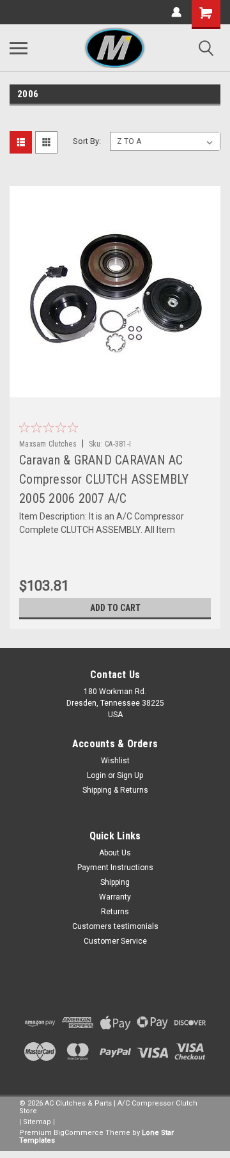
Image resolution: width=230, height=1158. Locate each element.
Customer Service (115, 941)
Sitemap (37, 1122)
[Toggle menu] (18, 48)
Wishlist (115, 760)
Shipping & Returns (115, 790)
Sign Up (130, 775)
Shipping (115, 882)
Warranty (115, 896)
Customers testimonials (115, 926)
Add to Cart (115, 608)
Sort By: (87, 141)
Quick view (118, 388)
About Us (115, 852)
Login (96, 775)
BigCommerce (78, 1133)
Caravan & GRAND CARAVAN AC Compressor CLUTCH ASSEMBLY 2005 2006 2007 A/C (104, 479)
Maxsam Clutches (48, 444)
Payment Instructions (115, 867)
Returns (115, 911)
